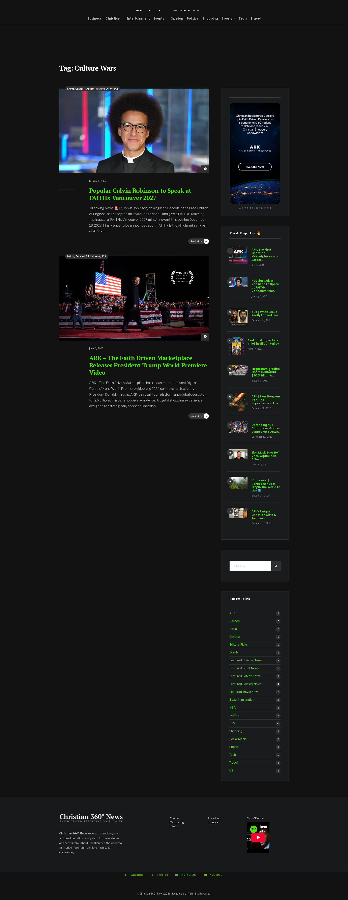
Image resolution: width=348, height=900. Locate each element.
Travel (256, 18)
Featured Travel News (244, 692)
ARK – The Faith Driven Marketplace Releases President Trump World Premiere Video (148, 365)
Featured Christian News (246, 660)
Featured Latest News (244, 676)
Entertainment (138, 18)
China (233, 629)
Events (159, 18)
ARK (232, 613)
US (231, 770)
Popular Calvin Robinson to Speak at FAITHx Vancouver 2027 (140, 194)
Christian (113, 18)
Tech (243, 18)
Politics (193, 18)
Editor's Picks (238, 644)
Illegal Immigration (241, 699)
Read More (199, 241)
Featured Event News (107, 89)
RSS (104, 256)
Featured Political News (88, 256)
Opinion (177, 18)
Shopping (210, 18)
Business (94, 18)
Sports (227, 18)
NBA (232, 707)
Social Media (237, 739)
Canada (80, 89)
